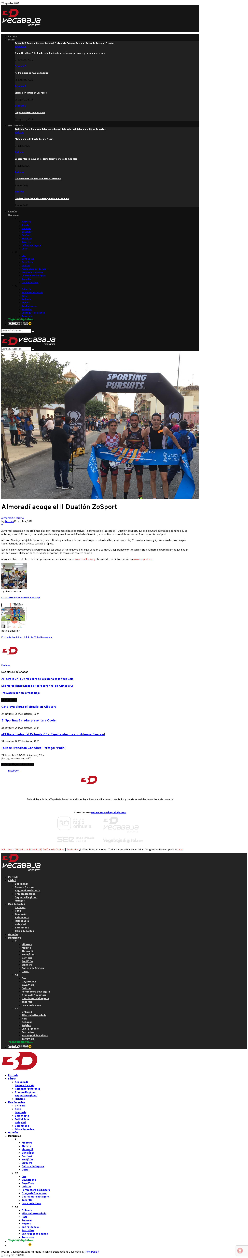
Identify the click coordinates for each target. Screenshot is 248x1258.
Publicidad (72, 849)
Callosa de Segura (31, 245)
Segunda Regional (26, 897)
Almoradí (26, 228)
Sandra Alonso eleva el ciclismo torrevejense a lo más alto (46, 158)
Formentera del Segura (34, 269)
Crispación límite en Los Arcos (31, 92)
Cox (23, 255)
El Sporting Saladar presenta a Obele (28, 721)
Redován (26, 299)
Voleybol (20, 924)
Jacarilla (26, 279)
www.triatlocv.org (85, 559)
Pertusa (9, 521)
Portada (12, 36)
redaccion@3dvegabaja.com (108, 812)
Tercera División (24, 887)
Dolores (26, 265)
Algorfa (25, 225)
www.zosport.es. (142, 559)
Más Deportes (15, 125)
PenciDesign (92, 1251)
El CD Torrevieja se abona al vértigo (20, 597)
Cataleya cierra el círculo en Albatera (29, 707)
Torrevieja (27, 316)
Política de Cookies (54, 849)
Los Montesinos (30, 282)
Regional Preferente (27, 890)
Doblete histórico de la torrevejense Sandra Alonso (42, 198)
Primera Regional (25, 893)
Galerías (12, 211)
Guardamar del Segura (34, 275)
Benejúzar (27, 231)
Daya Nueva (28, 258)
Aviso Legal (7, 849)
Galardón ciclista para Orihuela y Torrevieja (38, 178)
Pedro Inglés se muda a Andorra (31, 72)
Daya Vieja (27, 262)
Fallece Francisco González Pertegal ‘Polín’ (33, 748)
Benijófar (27, 238)
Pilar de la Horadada (32, 292)
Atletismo (18, 518)
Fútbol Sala (22, 920)
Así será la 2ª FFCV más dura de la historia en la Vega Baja (37, 679)
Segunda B (20, 46)
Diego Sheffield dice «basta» (30, 112)
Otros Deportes (24, 931)
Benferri (26, 235)
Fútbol (11, 39)
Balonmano (22, 927)
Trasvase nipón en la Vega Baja (20, 693)
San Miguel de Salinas (33, 312)
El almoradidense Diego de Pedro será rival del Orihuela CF (37, 686)
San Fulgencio (29, 306)
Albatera (26, 221)
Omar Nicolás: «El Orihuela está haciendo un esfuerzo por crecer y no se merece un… (60, 53)
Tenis (18, 910)
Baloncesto (22, 917)
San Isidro (27, 309)
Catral (25, 248)
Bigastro (26, 242)
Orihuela (26, 289)
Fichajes (20, 900)
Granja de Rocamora (32, 272)
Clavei (179, 849)
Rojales (26, 302)
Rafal (24, 295)
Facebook (13, 770)
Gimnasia (20, 914)
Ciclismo (19, 132)
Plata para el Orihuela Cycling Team (34, 139)
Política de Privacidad (28, 849)
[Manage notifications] (240, 1250)
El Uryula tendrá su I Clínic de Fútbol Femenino (26, 637)
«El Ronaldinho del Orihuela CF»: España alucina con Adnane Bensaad (53, 734)
